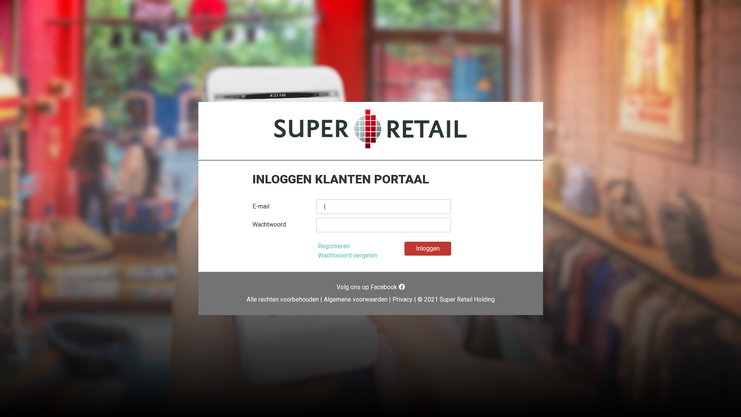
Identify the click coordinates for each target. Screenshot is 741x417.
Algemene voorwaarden (355, 299)
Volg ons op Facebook (368, 287)
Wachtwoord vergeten (347, 255)
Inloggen (428, 248)
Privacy (402, 299)
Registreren (334, 246)
